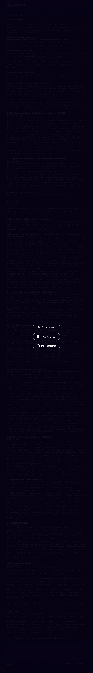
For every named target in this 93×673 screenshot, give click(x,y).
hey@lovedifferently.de (23, 203)
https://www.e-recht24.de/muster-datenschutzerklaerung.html (39, 638)
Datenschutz (80, 663)
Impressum (67, 663)
